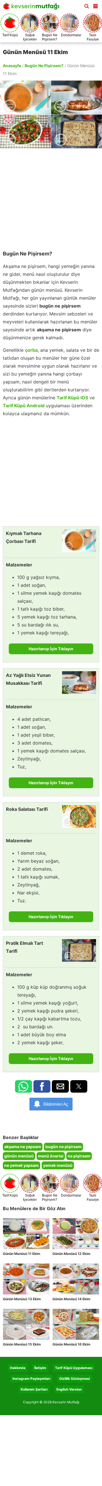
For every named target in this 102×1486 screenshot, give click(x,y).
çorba (31, 350)
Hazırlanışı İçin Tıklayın (51, 648)
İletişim (40, 1368)
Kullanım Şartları (34, 1389)
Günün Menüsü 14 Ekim (71, 1299)
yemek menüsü (58, 1165)
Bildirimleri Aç (55, 1104)
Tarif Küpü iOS (72, 397)
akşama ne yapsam (22, 1146)
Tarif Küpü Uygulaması (73, 1368)
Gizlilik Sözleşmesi (74, 1378)
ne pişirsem (79, 1156)
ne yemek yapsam (21, 1165)
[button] (95, 5)
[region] (51, 196)
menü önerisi (50, 1156)
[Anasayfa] (32, 8)
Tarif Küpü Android (23, 405)
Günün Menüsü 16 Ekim (71, 1344)
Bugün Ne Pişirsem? (44, 65)
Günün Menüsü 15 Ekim (22, 1344)
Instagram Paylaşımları (31, 1378)
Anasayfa (12, 65)
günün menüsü (19, 1156)
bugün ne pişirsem (63, 1146)
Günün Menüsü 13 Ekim (22, 1299)
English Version (69, 1389)
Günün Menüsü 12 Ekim (71, 1254)
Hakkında (18, 1368)
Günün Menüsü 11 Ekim (21, 1254)
